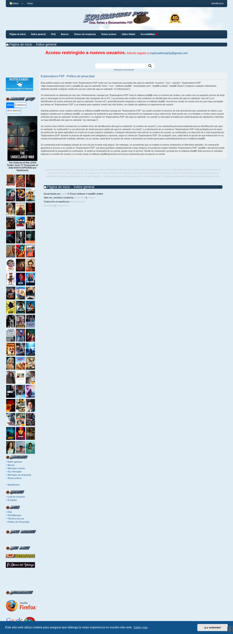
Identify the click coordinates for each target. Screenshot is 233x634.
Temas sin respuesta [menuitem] (85, 34)
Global (10, 105)
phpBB (64, 194)
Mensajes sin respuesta (19, 475)
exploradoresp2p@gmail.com (169, 53)
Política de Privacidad (18, 522)
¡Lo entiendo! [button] (212, 627)
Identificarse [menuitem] (218, 3)
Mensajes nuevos (16, 468)
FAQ (10, 512)
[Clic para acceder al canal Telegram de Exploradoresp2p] (19, 90)
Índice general (15, 462)
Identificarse (14, 485)
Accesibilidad (148, 34)
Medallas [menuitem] (14, 3)
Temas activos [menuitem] (108, 34)
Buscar (11, 465)
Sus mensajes (15, 471)
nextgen (92, 197)
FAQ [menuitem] (53, 34)
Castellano (20, 105)
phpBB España (77, 201)
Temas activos (15, 478)
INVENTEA (79, 197)
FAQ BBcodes (14, 515)
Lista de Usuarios (16, 497)
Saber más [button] (141, 627)
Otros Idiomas (14, 110)
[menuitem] (28, 3)
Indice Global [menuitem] (128, 34)
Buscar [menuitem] (65, 34)
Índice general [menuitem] (38, 34)
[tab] (10, 105)
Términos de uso (16, 518)
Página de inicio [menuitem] (17, 34)
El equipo (12, 500)
